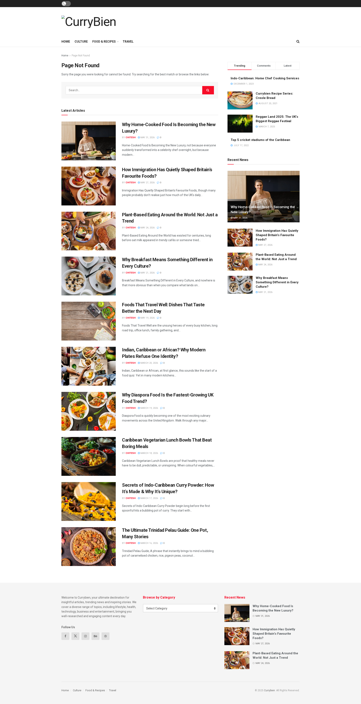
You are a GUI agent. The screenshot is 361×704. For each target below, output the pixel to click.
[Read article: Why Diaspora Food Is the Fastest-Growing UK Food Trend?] (88, 411)
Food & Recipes (104, 41)
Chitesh (131, 137)
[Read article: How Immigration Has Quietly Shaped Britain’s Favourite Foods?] (88, 186)
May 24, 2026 (147, 227)
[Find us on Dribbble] (105, 636)
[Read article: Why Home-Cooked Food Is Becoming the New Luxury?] (88, 141)
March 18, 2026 (149, 453)
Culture (81, 41)
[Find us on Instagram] (85, 636)
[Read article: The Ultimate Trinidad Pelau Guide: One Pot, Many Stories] (88, 546)
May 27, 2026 (147, 182)
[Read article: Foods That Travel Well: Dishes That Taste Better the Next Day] (88, 321)
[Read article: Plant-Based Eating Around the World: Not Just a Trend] (88, 231)
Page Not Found (81, 55)
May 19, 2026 (147, 318)
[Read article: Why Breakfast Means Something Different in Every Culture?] (88, 276)
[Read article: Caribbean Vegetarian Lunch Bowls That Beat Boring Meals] (88, 456)
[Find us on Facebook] (65, 636)
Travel (128, 41)
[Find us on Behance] (95, 636)
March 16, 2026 (149, 543)
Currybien (269, 690)
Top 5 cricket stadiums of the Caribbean (260, 140)
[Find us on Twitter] (75, 636)
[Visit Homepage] (88, 21)
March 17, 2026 (149, 498)
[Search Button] (298, 41)
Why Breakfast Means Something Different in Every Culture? (277, 282)
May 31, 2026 (147, 137)
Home (65, 41)
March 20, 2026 (149, 363)
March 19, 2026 (149, 408)
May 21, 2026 (147, 272)
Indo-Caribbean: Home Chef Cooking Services (265, 78)
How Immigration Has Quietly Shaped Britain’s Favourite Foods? (277, 235)
